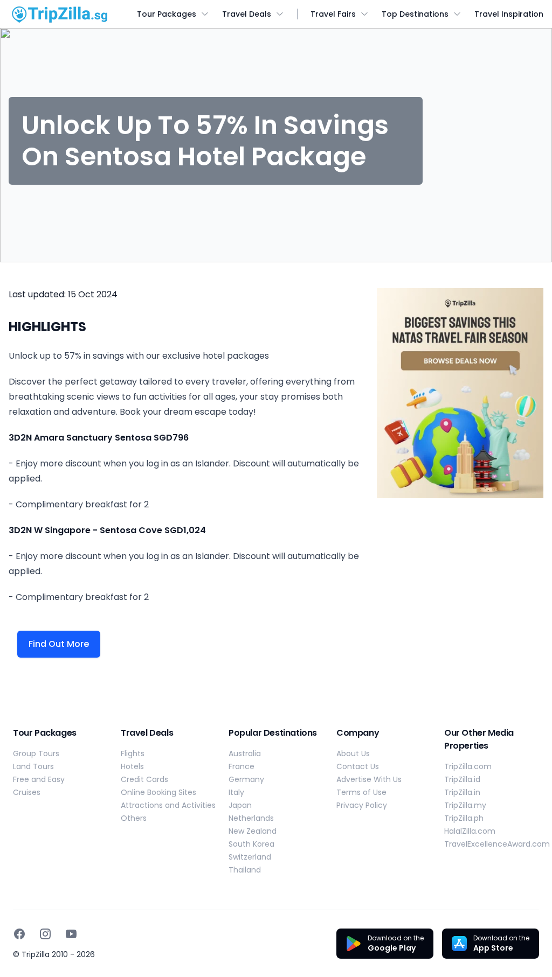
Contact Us (357, 766)
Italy (236, 792)
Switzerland (250, 857)
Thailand (245, 869)
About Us (353, 753)
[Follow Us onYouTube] (71, 933)
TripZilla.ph (464, 818)
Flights (132, 753)
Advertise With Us (369, 779)
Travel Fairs (333, 14)
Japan (240, 805)
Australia (245, 753)
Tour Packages (166, 14)
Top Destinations (415, 14)
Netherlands (251, 818)
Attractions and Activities (168, 805)
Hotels (132, 766)
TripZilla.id (462, 779)
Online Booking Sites (158, 792)
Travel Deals (246, 14)
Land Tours (33, 766)
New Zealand (253, 831)
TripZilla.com (468, 766)
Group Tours (36, 753)
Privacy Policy (361, 805)
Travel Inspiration (508, 14)
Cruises (26, 792)
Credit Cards (144, 779)
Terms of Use (361, 792)
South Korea (251, 844)
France (241, 766)
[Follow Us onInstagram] (45, 933)
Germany (246, 779)
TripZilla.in (462, 792)
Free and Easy (39, 779)
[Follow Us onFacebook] (19, 933)
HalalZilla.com (469, 831)
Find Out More (59, 644)
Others (134, 818)
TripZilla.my (465, 805)
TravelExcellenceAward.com (497, 844)
